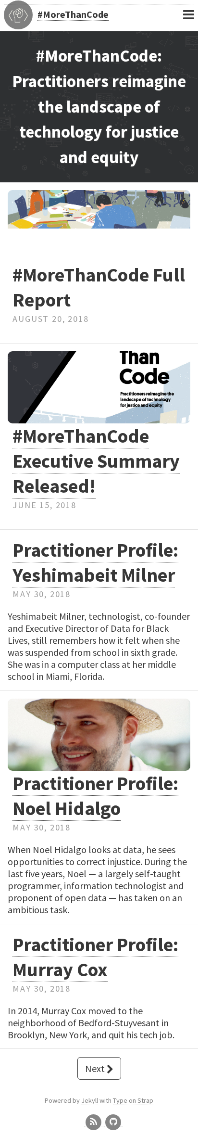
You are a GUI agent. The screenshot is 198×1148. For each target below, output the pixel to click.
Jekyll (89, 1100)
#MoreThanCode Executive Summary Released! (96, 461)
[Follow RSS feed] (94, 1121)
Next (96, 1068)
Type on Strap (133, 1100)
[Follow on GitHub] (113, 1121)
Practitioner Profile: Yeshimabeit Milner (95, 562)
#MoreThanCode (73, 14)
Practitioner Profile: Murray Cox (95, 957)
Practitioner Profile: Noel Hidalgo (95, 795)
